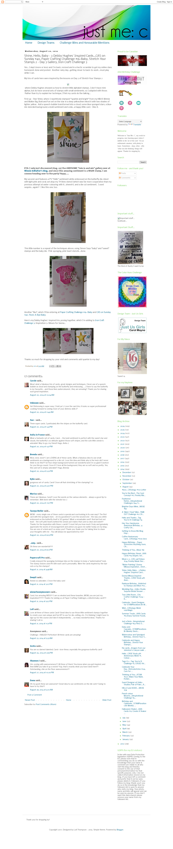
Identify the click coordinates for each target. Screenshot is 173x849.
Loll (32, 609)
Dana (32, 681)
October (126, 480)
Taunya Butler (36, 511)
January (125, 739)
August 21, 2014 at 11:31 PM (41, 624)
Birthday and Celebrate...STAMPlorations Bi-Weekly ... (134, 703)
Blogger (120, 830)
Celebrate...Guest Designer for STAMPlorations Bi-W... (134, 604)
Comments (125, 178)
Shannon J (35, 661)
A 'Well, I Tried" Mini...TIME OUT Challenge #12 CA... (133, 513)
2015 (122, 466)
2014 (122, 469)
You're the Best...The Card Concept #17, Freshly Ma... (134, 494)
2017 (122, 459)
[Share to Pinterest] (60, 366)
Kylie (32, 479)
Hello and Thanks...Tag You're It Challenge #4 (132, 519)
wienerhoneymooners (40, 592)
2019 (122, 451)
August (125, 487)
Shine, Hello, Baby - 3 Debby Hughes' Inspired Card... (134, 571)
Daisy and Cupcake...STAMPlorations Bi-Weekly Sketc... (134, 629)
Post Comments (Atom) (46, 704)
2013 (122, 744)
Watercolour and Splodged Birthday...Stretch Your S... (134, 636)
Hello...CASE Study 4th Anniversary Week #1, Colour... (131, 656)
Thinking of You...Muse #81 (133, 550)
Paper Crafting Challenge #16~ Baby (76, 312)
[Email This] (50, 366)
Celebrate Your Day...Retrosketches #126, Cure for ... (134, 669)
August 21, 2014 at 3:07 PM (41, 584)
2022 (122, 441)
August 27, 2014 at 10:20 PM (42, 673)
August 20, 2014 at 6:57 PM (41, 486)
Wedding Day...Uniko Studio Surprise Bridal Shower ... (134, 590)
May (124, 725)
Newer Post (30, 700)
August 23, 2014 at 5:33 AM (41, 638)
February (126, 736)
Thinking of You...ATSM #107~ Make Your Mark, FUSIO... (132, 677)
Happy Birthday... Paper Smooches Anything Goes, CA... (134, 544)
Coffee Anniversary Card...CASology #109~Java (134, 538)
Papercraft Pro (37, 558)
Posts (123, 173)
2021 (122, 444)
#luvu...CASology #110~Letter (134, 490)
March (125, 732)
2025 (122, 430)
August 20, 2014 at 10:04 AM (42, 395)
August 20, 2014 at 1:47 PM (41, 447)
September (127, 483)
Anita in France (37, 435)
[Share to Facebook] (57, 366)
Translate (137, 125)
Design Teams (46, 42)
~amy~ (33, 543)
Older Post (106, 700)
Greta (33, 646)
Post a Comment (34, 695)
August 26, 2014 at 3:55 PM (41, 653)
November (127, 476)
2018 (122, 455)
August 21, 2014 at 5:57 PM (41, 601)
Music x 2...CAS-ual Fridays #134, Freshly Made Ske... (133, 560)
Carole (33, 381)
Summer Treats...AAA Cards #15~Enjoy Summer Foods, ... (134, 616)
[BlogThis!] (53, 366)
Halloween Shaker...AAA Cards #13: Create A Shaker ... (134, 711)
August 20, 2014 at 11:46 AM (41, 412)
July (124, 718)
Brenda (33, 455)
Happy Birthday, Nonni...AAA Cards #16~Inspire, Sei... (134, 555)
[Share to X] (55, 366)
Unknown (34, 403)
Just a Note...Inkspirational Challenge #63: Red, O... (133, 622)
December (127, 473)
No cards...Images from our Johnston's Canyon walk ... (134, 649)
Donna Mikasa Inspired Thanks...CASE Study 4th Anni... (133, 578)
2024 (122, 433)
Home (28, 42)
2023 (122, 437)
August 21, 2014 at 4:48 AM (41, 570)
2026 (122, 426)
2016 (122, 462)
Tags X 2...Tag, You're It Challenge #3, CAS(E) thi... (134, 662)
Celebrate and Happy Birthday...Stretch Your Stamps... (132, 642)
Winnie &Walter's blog (35, 171)
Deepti (33, 578)
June (124, 721)
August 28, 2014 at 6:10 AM (41, 690)
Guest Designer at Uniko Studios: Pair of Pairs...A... (134, 684)
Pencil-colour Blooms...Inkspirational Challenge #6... (132, 696)
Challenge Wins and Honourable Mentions (84, 42)
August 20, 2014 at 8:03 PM (41, 535)
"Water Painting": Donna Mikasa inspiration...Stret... (134, 566)
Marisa (33, 494)
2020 (122, 448)
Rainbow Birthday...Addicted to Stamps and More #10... (134, 585)
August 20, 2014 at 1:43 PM (41, 427)
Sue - (32, 420)
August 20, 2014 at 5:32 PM (41, 471)
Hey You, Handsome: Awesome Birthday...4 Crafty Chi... (132, 525)
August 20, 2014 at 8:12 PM (41, 550)
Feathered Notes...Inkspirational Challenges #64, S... (132, 501)
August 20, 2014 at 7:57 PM (41, 503)
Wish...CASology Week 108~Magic (131, 609)
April (124, 729)
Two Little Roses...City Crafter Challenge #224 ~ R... (133, 597)
